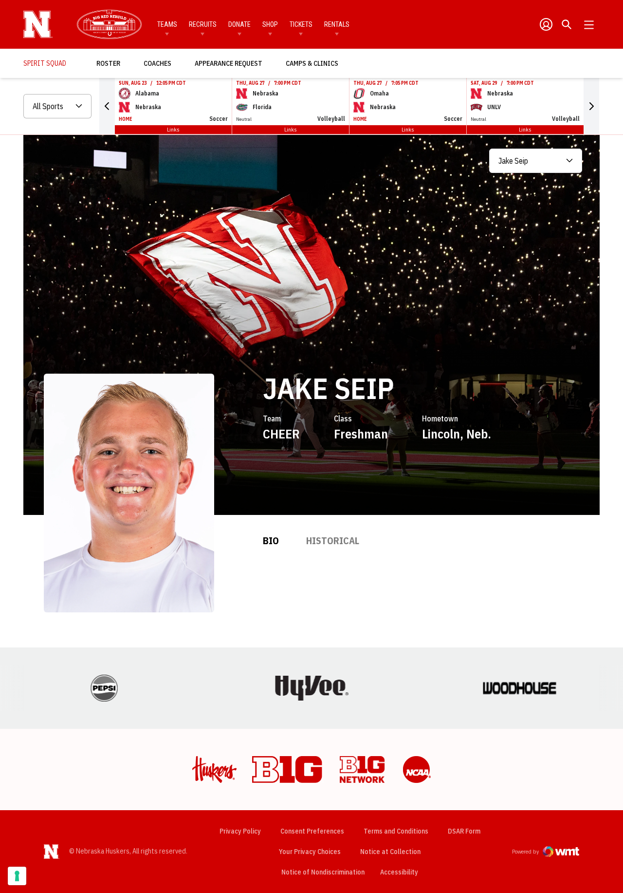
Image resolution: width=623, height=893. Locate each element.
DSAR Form (464, 831)
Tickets (301, 24)
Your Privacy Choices (310, 851)
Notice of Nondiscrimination (323, 872)
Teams (167, 24)
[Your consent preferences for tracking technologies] (17, 876)
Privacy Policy (240, 831)
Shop (270, 24)
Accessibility (399, 871)
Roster (108, 63)
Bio (271, 540)
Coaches (157, 63)
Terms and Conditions (396, 831)
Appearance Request (228, 63)
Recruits (203, 24)
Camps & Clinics (312, 63)
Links (173, 129)
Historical (332, 540)
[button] (107, 106)
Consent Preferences (312, 831)
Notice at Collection (390, 851)
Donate (239, 24)
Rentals (336, 24)
